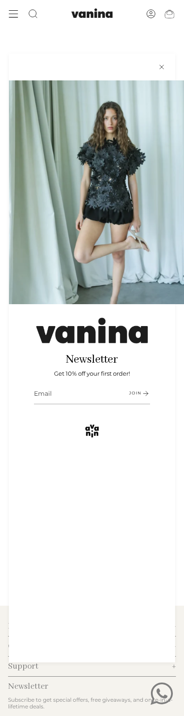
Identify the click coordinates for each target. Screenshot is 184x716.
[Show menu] (13, 13)
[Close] (161, 67)
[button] (33, 13)
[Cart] (169, 13)
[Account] (151, 13)
